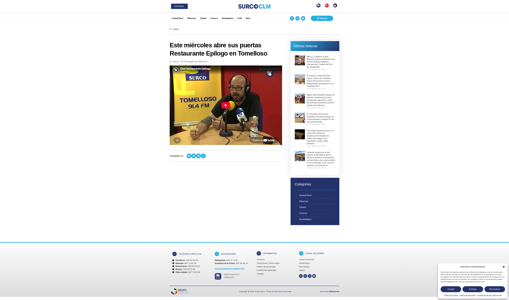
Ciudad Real (177, 18)
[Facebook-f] (292, 18)
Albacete (191, 18)
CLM (239, 18)
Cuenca (214, 18)
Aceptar (450, 289)
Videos (176, 29)
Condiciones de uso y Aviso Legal (489, 295)
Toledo (203, 18)
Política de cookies (451, 295)
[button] (503, 266)
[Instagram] (297, 18)
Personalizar (494, 289)
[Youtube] (303, 18)
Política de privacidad (467, 295)
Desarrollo (329, 291)
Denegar (473, 289)
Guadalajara (227, 18)
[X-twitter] (309, 276)
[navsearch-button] (322, 18)
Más (248, 18)
